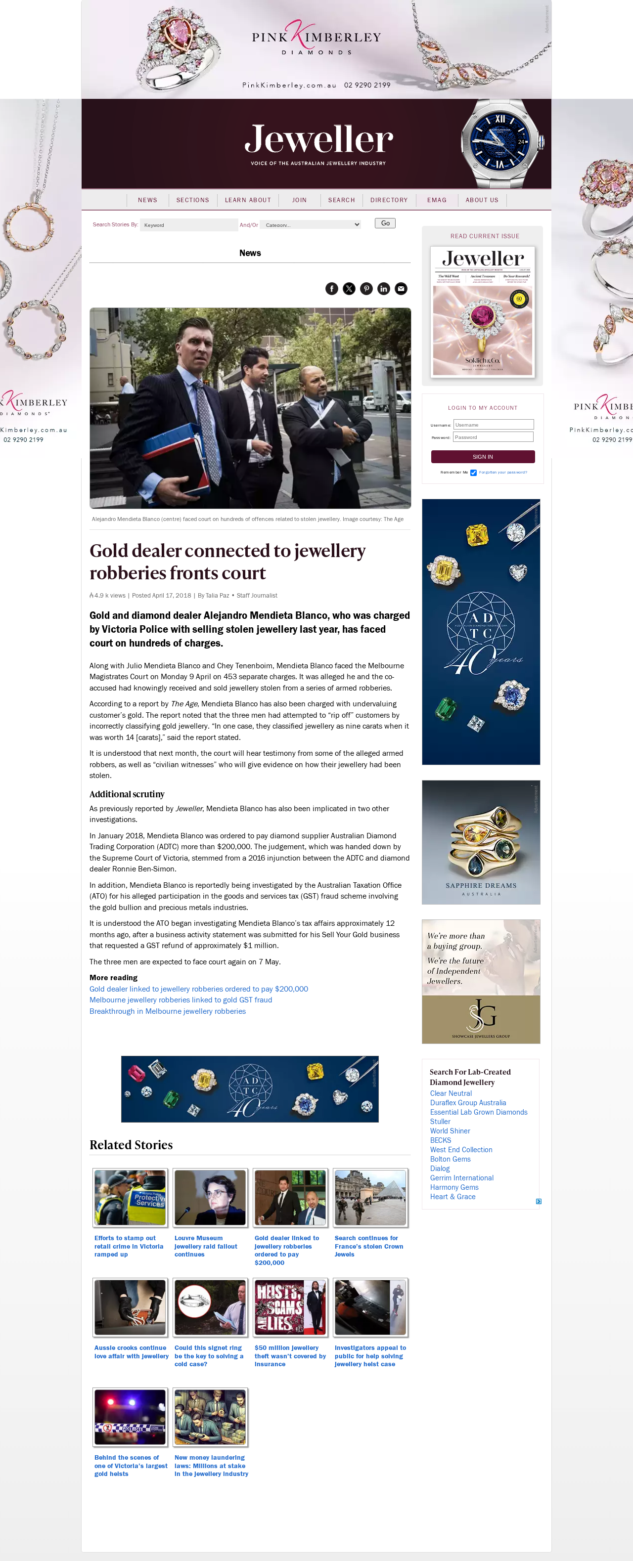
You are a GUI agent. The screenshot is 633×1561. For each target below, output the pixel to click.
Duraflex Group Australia (468, 1103)
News (148, 200)
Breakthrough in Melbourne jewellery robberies (168, 1011)
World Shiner (450, 1131)
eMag (437, 200)
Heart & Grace (453, 1197)
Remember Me (454, 472)
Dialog (440, 1169)
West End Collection (461, 1150)
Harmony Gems (454, 1187)
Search (341, 200)
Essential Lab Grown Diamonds (479, 1112)
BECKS (441, 1140)
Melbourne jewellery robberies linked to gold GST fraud (181, 1000)
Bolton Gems (450, 1159)
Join (300, 200)
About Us (482, 200)
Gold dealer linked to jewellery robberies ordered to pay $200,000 (199, 989)
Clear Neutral (451, 1093)
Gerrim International (462, 1178)
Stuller (440, 1122)
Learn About (248, 200)
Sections (193, 200)
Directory (389, 200)
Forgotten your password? (503, 472)
